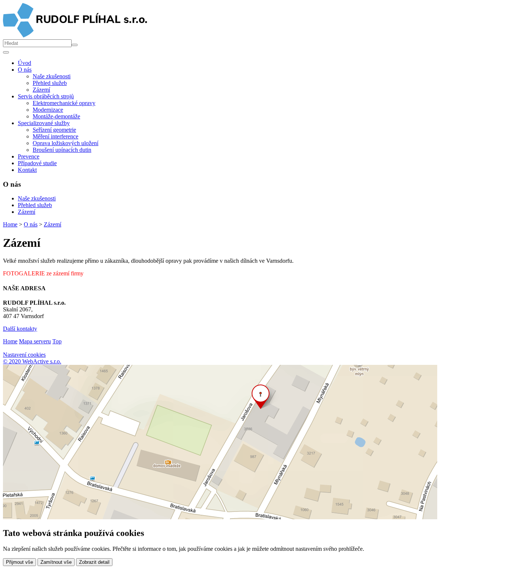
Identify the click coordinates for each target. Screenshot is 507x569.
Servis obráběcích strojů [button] (46, 96)
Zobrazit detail (94, 562)
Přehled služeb (50, 83)
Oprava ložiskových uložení (65, 143)
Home (10, 224)
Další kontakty (20, 329)
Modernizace (48, 110)
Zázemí (41, 89)
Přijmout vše (19, 562)
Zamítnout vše (56, 562)
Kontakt (27, 170)
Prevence (28, 156)
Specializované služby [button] (44, 123)
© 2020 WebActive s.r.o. (32, 361)
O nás (30, 224)
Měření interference (55, 136)
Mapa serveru (35, 341)
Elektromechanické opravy (64, 103)
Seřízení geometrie (54, 130)
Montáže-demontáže (56, 116)
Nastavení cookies (24, 354)
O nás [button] (25, 69)
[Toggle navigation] (6, 52)
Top (57, 341)
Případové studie (37, 163)
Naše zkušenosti (52, 76)
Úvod (24, 63)
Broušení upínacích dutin (62, 150)
